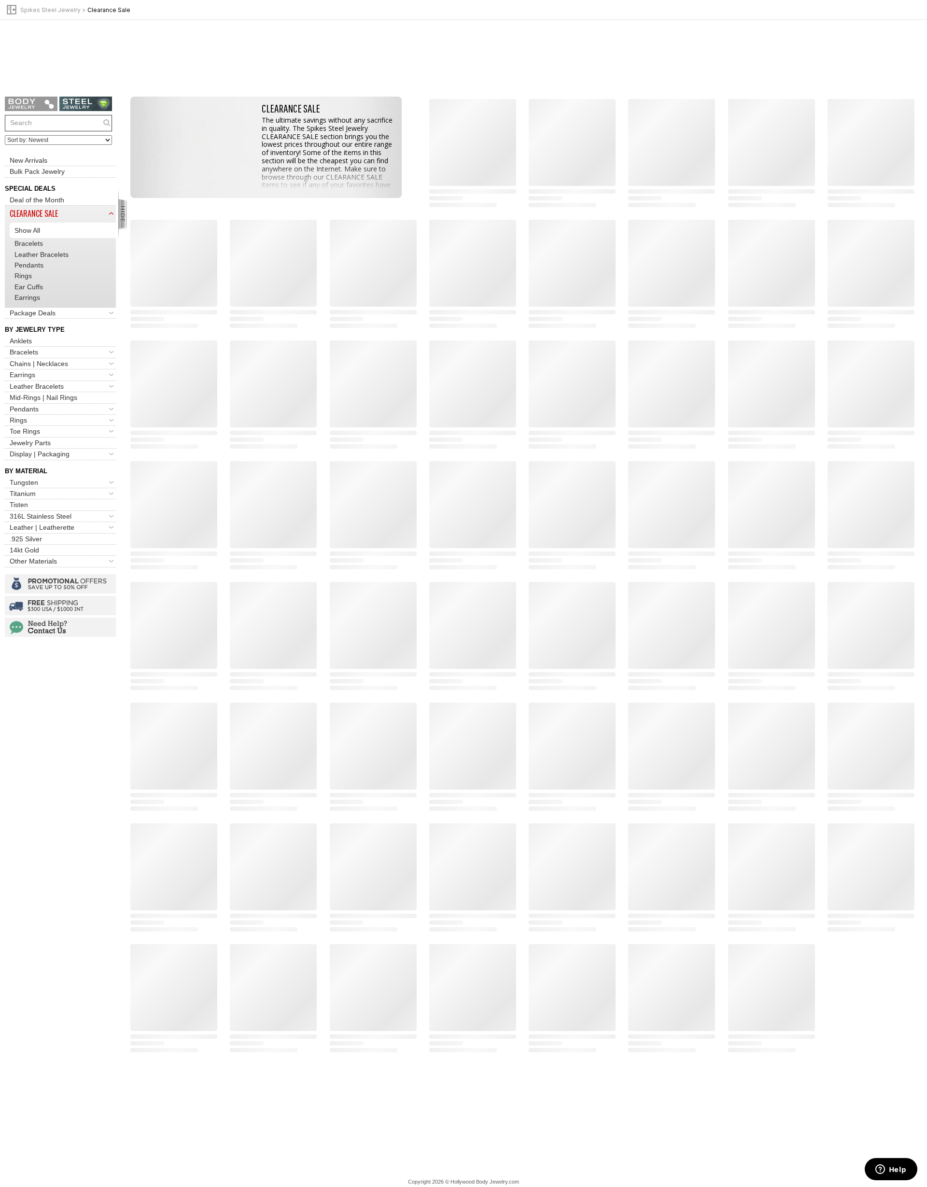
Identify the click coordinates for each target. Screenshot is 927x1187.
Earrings (27, 297)
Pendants (28, 265)
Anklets (21, 341)
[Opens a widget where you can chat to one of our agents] (890, 1170)
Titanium (23, 493)
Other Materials (33, 561)
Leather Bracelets (41, 254)
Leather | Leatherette (42, 527)
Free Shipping (60, 605)
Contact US (60, 627)
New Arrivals (28, 160)
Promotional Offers (60, 584)
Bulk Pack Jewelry (37, 171)
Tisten (19, 505)
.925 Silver (26, 539)
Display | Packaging (40, 454)
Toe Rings (25, 431)
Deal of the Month (37, 200)
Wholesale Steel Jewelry (85, 104)
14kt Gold (24, 550)
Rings (23, 276)
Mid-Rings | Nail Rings (43, 397)
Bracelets (28, 243)
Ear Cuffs (28, 287)
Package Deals (33, 313)
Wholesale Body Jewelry (31, 104)
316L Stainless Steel (40, 516)
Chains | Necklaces (39, 363)
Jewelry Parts (30, 443)
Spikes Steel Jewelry (50, 10)
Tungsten (24, 482)
